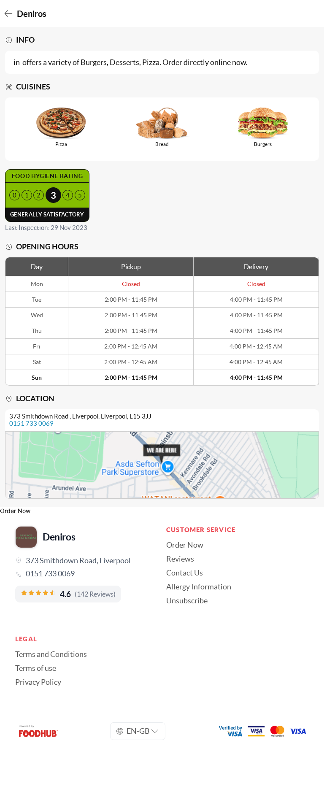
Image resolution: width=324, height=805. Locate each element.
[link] (81, 574)
